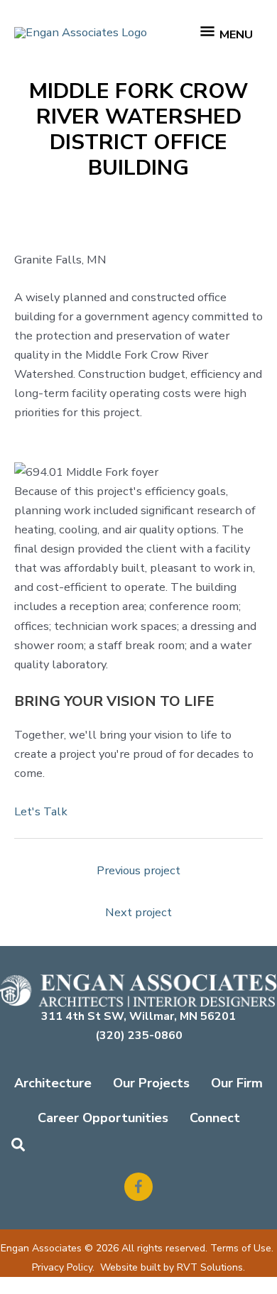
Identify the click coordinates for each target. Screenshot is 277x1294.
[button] (18, 1146)
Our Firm (237, 1083)
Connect (215, 1117)
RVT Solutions (210, 1267)
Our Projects (151, 1083)
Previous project (138, 870)
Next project (138, 912)
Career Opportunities (103, 1117)
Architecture (53, 1083)
